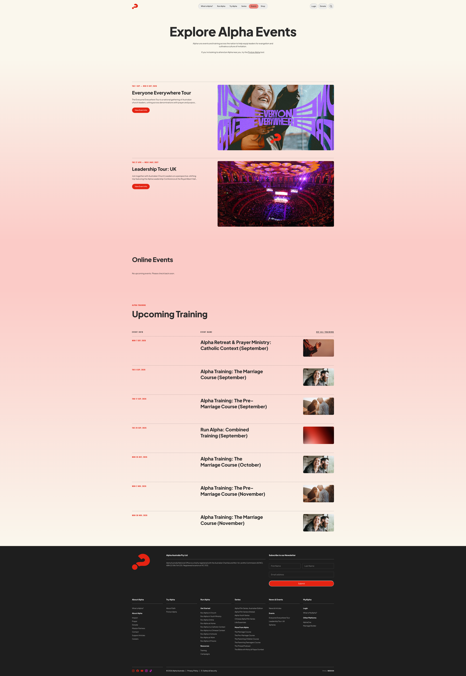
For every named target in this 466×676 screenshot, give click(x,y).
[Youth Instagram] (146, 671)
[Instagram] (133, 671)
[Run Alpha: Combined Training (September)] (318, 435)
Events (272, 613)
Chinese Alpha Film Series (245, 619)
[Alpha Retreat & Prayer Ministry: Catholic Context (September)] (318, 348)
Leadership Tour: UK (154, 169)
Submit (301, 583)
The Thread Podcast (242, 646)
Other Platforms (309, 618)
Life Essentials (240, 622)
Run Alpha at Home (208, 623)
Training (203, 650)
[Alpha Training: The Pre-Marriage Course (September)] (318, 406)
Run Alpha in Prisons (208, 641)
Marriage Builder (309, 626)
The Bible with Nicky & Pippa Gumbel (249, 649)
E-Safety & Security (209, 671)
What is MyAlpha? (310, 613)
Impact (135, 618)
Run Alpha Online (207, 620)
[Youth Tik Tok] (151, 671)
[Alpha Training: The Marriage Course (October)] (318, 464)
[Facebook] (137, 671)
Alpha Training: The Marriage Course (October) (230, 462)
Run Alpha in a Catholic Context (212, 627)
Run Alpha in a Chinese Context (212, 630)
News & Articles (275, 608)
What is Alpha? (138, 608)
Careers (135, 639)
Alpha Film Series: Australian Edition (249, 608)
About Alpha (138, 599)
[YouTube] (142, 671)
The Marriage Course (243, 632)
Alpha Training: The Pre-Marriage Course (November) (232, 491)
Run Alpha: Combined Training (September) (224, 433)
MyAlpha (307, 599)
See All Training (325, 332)
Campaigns (205, 654)
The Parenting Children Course (247, 639)
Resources (204, 646)
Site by (324, 671)
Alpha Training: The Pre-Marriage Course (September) (233, 403)
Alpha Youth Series (242, 615)
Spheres (272, 625)
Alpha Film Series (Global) (245, 612)
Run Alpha (205, 599)
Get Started (205, 608)
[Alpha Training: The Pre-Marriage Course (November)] (318, 493)
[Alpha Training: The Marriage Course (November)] (318, 522)
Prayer (134, 621)
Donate (135, 625)
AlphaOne (307, 622)
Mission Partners (138, 628)
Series (238, 599)
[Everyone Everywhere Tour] (276, 117)
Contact (135, 632)
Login (305, 608)
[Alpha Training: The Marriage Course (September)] (318, 377)
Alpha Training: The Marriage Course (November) (231, 520)
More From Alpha (242, 627)
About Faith (170, 608)
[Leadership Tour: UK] (276, 194)
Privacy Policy (192, 671)
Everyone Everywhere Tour (161, 93)
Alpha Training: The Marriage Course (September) (231, 374)
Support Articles (138, 635)
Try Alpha (170, 599)
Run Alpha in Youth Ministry (210, 616)
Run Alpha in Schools (208, 634)
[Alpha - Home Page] (146, 6)
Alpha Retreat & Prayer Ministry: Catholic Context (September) (235, 345)
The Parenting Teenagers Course (247, 642)
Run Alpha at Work (207, 637)
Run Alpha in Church (208, 613)
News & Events (276, 599)
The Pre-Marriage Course (245, 635)
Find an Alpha (254, 52)
